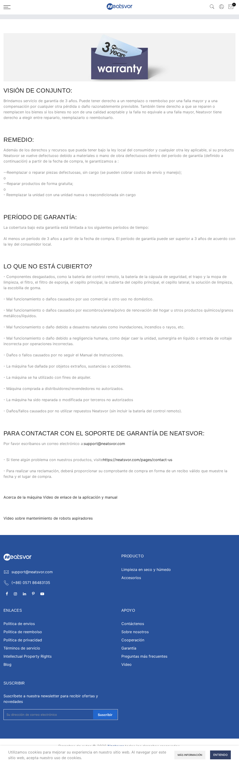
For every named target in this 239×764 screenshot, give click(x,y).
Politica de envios (19, 623)
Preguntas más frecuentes (144, 656)
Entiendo (220, 755)
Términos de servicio (22, 648)
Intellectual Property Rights (28, 656)
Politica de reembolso (23, 631)
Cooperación (132, 640)
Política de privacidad (23, 640)
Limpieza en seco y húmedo (146, 569)
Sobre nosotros (135, 631)
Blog (7, 664)
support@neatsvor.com (104, 443)
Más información (190, 755)
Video (126, 664)
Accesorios (131, 577)
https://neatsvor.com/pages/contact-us (137, 459)
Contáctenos (132, 623)
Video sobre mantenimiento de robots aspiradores (48, 518)
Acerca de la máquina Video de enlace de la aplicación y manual (60, 497)
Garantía (128, 648)
